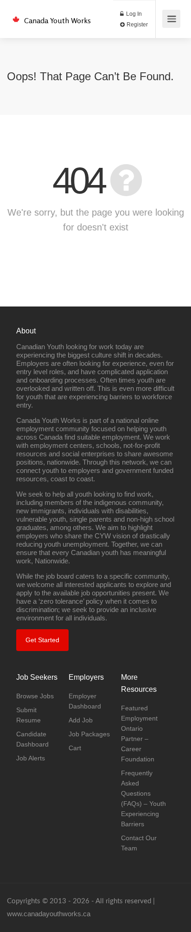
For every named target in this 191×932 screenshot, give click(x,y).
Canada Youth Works (57, 20)
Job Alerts (30, 758)
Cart (75, 748)
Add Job (81, 720)
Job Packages (89, 734)
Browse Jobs (35, 696)
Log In (133, 14)
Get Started (42, 640)
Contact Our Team (139, 843)
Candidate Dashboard (32, 739)
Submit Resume (28, 715)
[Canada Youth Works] (15, 14)
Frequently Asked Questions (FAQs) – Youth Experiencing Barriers (143, 798)
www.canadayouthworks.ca (48, 914)
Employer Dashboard (85, 701)
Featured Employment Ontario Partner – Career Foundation (139, 733)
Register (136, 24)
